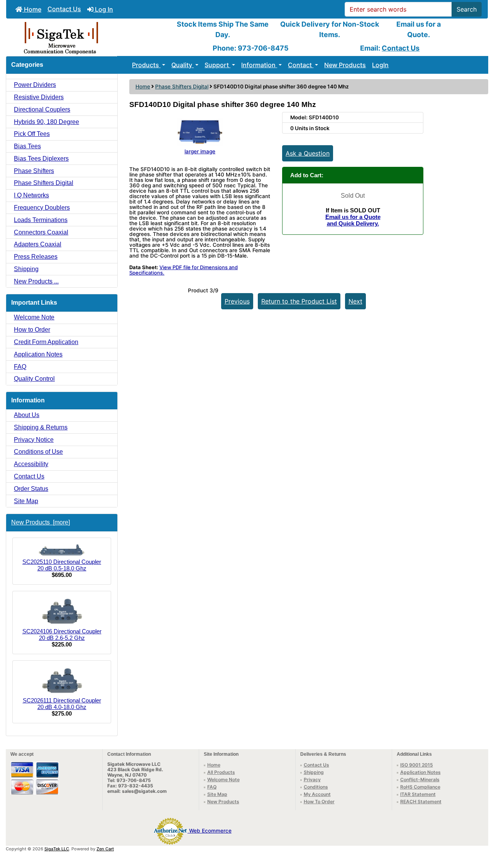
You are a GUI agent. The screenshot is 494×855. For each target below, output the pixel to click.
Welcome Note (34, 317)
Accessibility (31, 464)
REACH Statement (421, 801)
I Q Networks (31, 195)
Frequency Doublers (42, 207)
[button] (480, 816)
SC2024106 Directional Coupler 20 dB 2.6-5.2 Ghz (62, 634)
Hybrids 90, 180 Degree (46, 122)
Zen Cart (105, 849)
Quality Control (34, 378)
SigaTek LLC (56, 849)
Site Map (26, 501)
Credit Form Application (46, 342)
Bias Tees (27, 146)
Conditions (316, 787)
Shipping (26, 269)
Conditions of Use (38, 451)
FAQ (20, 366)
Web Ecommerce (210, 831)
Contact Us (64, 9)
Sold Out (353, 195)
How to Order (32, 329)
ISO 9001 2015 (416, 765)
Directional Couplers (42, 109)
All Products (221, 772)
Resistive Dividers (39, 97)
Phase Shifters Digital (181, 86)
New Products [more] (40, 522)
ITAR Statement (418, 794)
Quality (182, 65)
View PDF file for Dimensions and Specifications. (183, 270)
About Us (26, 415)
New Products (345, 65)
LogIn (380, 65)
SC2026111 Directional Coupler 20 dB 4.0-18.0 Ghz (62, 703)
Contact (300, 65)
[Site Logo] (86, 37)
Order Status (31, 488)
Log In (103, 9)
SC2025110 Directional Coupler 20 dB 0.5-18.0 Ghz (61, 565)
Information (259, 65)
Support (217, 65)
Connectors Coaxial (41, 232)
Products (146, 65)
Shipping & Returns (41, 427)
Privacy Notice (34, 439)
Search (467, 9)
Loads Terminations (41, 220)
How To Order (319, 801)
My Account (317, 794)
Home (31, 9)
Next (355, 301)
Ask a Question (308, 153)
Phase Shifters (34, 171)
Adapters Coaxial (37, 244)
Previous (237, 301)
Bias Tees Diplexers (41, 158)
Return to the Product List (299, 301)
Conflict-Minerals (420, 779)
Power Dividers (35, 84)
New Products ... (36, 281)
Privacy (312, 779)
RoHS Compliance (420, 787)
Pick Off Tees (32, 134)
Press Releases (36, 256)
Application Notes (38, 354)
